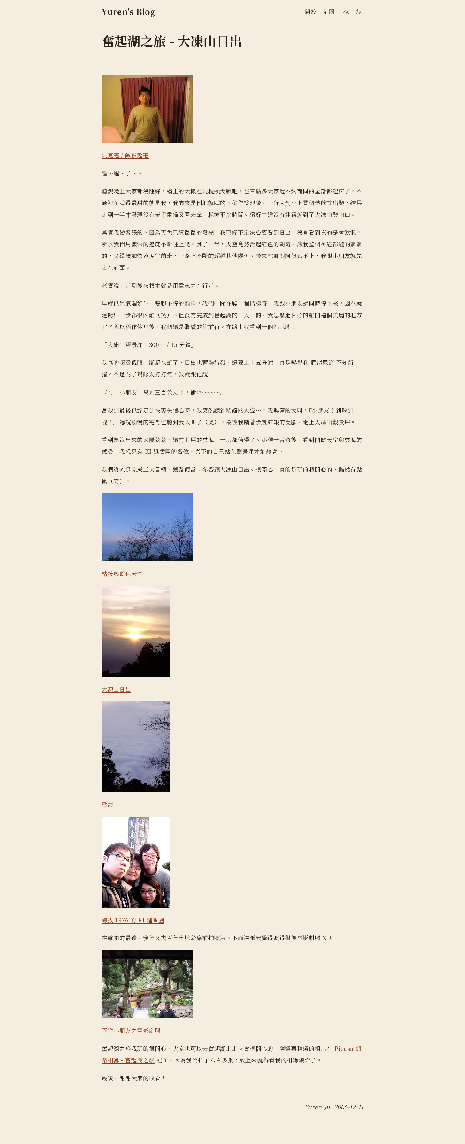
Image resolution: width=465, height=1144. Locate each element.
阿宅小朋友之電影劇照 (131, 1030)
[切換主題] (358, 11)
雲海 (107, 804)
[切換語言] (345, 11)
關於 (310, 12)
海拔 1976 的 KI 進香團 (133, 920)
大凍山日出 (116, 689)
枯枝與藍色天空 (122, 573)
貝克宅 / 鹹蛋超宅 (125, 155)
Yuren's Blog (129, 12)
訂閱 (328, 12)
